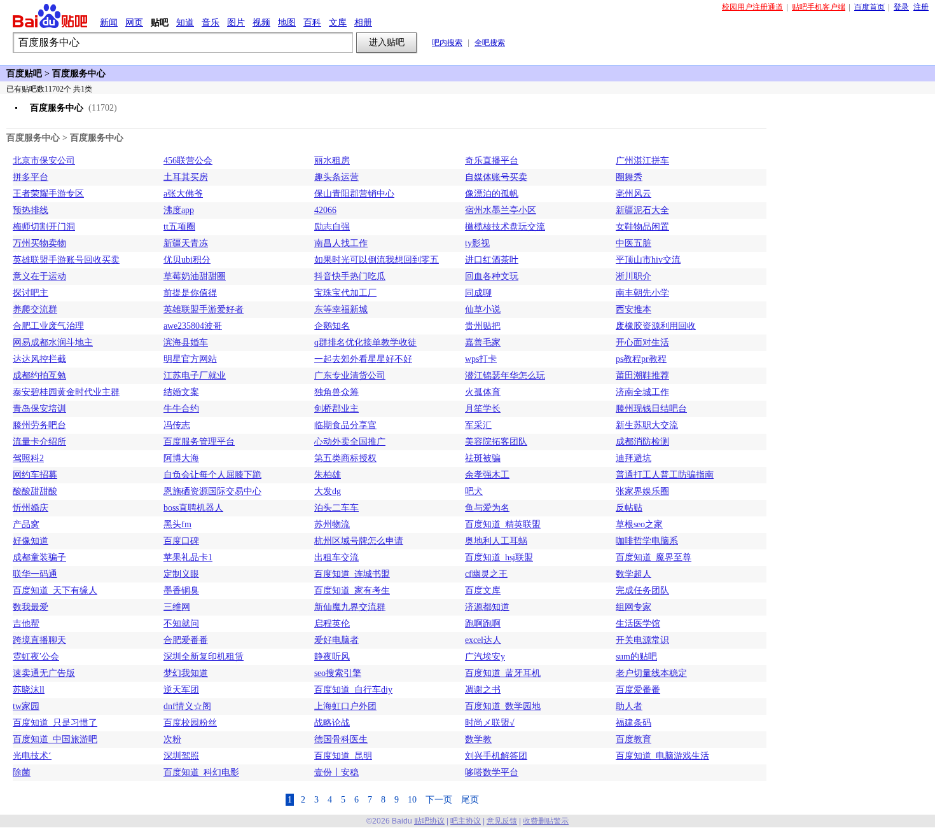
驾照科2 (28, 458)
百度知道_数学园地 (503, 706)
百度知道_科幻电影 (201, 772)
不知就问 (181, 623)
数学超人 (633, 574)
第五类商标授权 (345, 458)
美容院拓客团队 (496, 441)
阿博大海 (181, 458)
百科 (312, 22)
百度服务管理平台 (199, 441)
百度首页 (869, 7)
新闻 (109, 22)
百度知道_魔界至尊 (653, 557)
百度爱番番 (638, 689)
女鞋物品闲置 (642, 226)
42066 (325, 210)
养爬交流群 (35, 309)
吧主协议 (465, 821)
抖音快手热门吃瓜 (349, 276)
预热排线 (30, 210)
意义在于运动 (39, 276)
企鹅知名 (332, 326)
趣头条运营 (336, 177)
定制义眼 (181, 574)
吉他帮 (26, 623)
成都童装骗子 (39, 557)
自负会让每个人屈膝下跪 (212, 475)
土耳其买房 (185, 177)
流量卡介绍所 (39, 441)
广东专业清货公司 (349, 375)
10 (412, 799)
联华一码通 (35, 574)
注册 (921, 7)
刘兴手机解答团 (496, 756)
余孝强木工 (487, 475)
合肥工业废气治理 (48, 326)
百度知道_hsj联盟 (499, 557)
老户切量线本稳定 (651, 673)
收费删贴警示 (546, 821)
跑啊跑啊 (483, 623)
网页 (134, 22)
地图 (287, 22)
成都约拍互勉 (39, 375)
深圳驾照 (181, 756)
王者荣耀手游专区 (48, 193)
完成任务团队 (642, 590)
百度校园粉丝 (190, 723)
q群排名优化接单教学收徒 (365, 342)
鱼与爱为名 (487, 508)
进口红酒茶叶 (491, 260)
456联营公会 (187, 160)
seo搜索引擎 (337, 673)
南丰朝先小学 (642, 293)
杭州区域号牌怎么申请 (358, 541)
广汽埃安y (485, 656)
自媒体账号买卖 (496, 177)
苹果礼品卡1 (187, 557)
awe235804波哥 (192, 326)
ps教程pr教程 (641, 359)
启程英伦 (332, 623)
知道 (185, 22)
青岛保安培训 (39, 408)
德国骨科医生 (341, 739)
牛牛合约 (181, 408)
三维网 (176, 607)
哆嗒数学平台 (491, 772)
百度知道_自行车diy (353, 689)
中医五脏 (633, 243)
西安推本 (633, 309)
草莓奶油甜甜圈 (194, 276)
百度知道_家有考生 (352, 590)
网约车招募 (35, 475)
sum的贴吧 (636, 656)
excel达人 (483, 640)
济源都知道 (487, 607)
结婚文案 (181, 392)
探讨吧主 (30, 293)
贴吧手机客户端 (818, 7)
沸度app (178, 210)
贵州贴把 (483, 326)
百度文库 (483, 590)
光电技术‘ (32, 756)
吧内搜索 (447, 42)
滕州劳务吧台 (39, 425)
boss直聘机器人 (193, 508)
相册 (363, 22)
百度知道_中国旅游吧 (55, 739)
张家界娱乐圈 (642, 491)
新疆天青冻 (185, 243)
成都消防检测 (642, 441)
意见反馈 (502, 821)
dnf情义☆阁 (187, 706)
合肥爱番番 (185, 640)
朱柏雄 (327, 475)
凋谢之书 (483, 689)
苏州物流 (332, 524)
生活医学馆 (638, 623)
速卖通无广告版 (44, 673)
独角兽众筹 (336, 392)
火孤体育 (483, 392)
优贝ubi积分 (187, 260)
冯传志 (176, 425)
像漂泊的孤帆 (491, 193)
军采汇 (478, 425)
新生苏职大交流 (647, 425)
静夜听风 (332, 656)
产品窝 (26, 524)
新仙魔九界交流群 (349, 607)
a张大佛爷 (183, 193)
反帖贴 (629, 508)
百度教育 (633, 739)
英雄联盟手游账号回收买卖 (66, 260)
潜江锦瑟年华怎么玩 (505, 375)
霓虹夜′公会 (36, 656)
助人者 (629, 706)
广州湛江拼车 (642, 160)
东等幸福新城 (341, 309)
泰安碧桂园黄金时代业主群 (66, 392)
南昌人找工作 (341, 243)
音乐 (210, 22)
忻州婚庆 (30, 508)
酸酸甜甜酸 (35, 491)
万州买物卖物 (39, 243)
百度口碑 (181, 541)
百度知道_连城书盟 (352, 574)
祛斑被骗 (483, 458)
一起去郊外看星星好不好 (363, 359)
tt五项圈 (179, 226)
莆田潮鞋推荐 (642, 375)
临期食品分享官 (345, 425)
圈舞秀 (629, 177)
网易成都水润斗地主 (53, 342)
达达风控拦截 (39, 359)
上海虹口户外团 (345, 706)
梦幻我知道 (185, 673)
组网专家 (633, 607)
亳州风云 (633, 193)
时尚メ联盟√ (490, 723)
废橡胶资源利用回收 (656, 326)
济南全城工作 (642, 392)
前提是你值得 (190, 293)
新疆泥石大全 (642, 210)
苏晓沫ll (29, 689)
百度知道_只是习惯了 (55, 723)
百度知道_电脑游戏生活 (662, 756)
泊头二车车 (336, 508)
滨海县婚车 (185, 342)
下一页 (439, 799)
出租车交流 (336, 557)
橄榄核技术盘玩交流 (505, 226)
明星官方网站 (190, 359)
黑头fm (177, 524)
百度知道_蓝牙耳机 (503, 673)
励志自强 (332, 226)
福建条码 (633, 723)
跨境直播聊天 (39, 640)
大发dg (327, 491)
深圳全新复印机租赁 (203, 656)
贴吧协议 (429, 821)
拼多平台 (30, 177)
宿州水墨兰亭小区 (500, 210)
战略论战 (332, 723)
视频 (261, 22)
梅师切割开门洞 (44, 226)
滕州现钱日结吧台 (651, 408)
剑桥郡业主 (336, 408)
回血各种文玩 (491, 276)
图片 (236, 22)
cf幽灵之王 (486, 574)
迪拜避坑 (633, 458)
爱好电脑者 (336, 640)
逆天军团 (181, 689)
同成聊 (478, 293)
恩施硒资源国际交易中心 (212, 491)
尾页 (470, 799)
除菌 (22, 772)
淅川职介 (633, 276)
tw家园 (26, 706)
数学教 (478, 739)
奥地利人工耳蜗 (496, 541)
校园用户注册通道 (752, 7)
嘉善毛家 (483, 342)
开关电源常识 (642, 640)
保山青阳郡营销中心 (354, 193)
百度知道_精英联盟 (503, 524)
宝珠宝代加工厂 (345, 293)
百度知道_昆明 (343, 756)
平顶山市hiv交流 (648, 260)
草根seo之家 (639, 524)
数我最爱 (30, 607)
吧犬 (474, 491)
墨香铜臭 (181, 590)
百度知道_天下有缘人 (55, 590)
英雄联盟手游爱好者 (203, 309)
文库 (338, 22)
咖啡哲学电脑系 (647, 541)
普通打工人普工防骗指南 (665, 475)
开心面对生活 (642, 342)
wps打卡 (481, 359)
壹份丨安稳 (336, 772)
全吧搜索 (489, 42)
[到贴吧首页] (50, 16)
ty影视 (477, 243)
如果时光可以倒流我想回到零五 (376, 260)
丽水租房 (332, 160)
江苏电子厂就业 (194, 375)
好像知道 (30, 541)
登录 (901, 7)
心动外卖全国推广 (349, 441)
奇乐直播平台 (491, 160)
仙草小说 (483, 309)
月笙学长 (483, 408)
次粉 (172, 739)
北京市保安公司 (44, 160)
